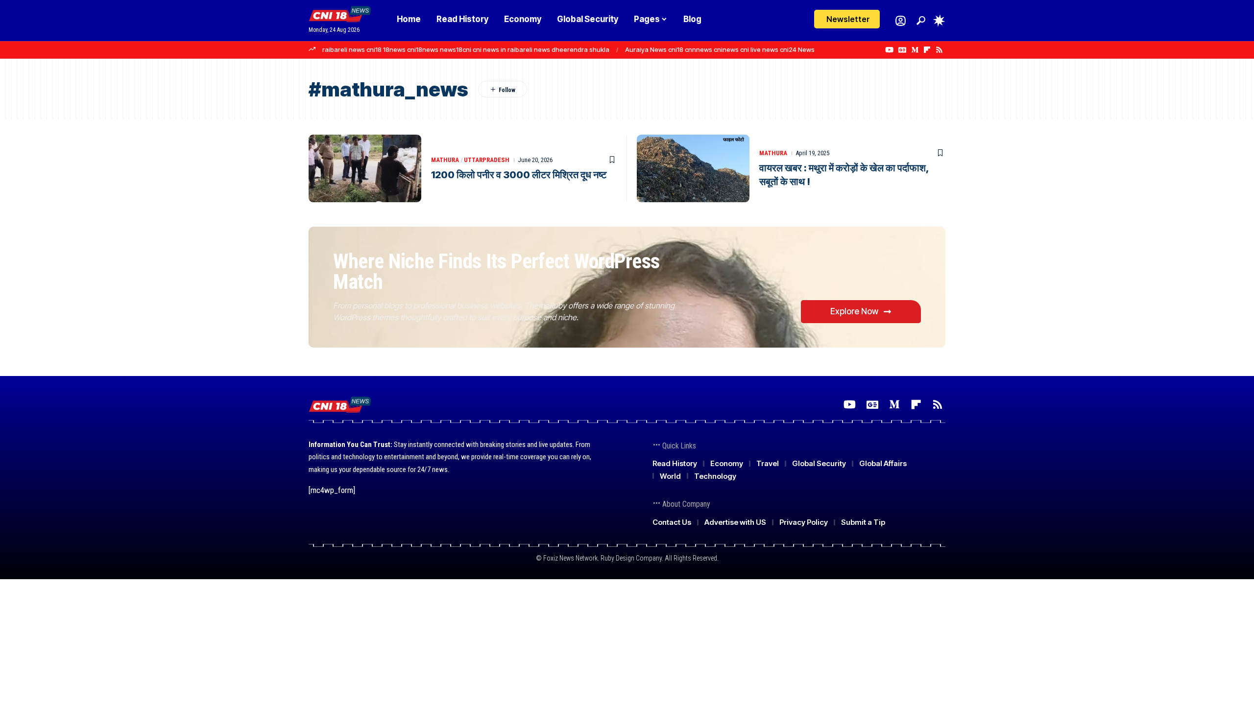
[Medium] (915, 50)
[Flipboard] (927, 50)
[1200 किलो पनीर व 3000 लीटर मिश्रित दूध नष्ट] (365, 168)
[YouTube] (889, 50)
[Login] (900, 21)
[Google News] (902, 50)
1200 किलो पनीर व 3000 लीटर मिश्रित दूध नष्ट (518, 175)
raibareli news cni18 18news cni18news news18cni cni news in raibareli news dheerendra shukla (465, 49)
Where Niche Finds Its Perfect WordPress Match (496, 271)
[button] (920, 20)
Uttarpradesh (486, 160)
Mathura (445, 160)
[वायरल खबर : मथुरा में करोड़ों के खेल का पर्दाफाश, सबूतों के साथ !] (693, 168)
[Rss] (939, 50)
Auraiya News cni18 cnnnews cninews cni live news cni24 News (720, 49)
